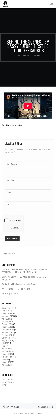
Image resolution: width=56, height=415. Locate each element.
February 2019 (7, 324)
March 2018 (6, 351)
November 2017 (7, 356)
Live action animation (14, 125)
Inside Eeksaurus (8, 382)
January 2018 (7, 354)
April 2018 (6, 348)
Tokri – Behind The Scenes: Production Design (19, 284)
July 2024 (5, 310)
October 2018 (7, 335)
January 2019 (7, 326)
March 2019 (6, 321)
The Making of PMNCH (10, 293)
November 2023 (8, 316)
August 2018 (6, 340)
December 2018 (8, 329)
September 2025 (8, 308)
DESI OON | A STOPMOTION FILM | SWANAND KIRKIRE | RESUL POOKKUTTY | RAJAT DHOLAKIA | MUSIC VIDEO (24, 270)
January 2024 (7, 313)
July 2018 (5, 343)
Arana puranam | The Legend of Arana (16, 288)
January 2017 (7, 362)
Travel (37, 55)
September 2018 (8, 337)
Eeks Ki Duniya (25, 55)
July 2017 (5, 359)
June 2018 (6, 345)
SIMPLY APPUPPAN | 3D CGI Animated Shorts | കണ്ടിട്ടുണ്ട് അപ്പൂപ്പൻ (24, 278)
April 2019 (6, 318)
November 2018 (8, 332)
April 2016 (6, 364)
